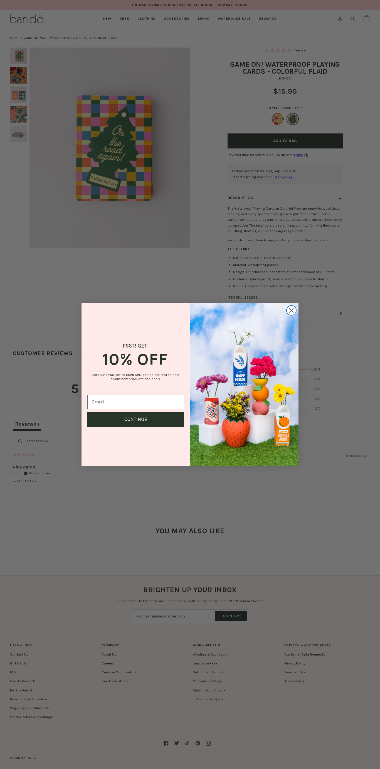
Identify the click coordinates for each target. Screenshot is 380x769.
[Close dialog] (291, 310)
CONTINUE (135, 419)
